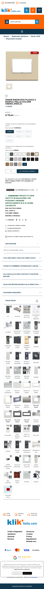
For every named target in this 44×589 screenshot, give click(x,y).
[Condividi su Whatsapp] (19, 220)
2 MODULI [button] (27, 131)
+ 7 (25, 164)
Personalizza (16, 573)
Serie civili (35, 36)
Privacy (29, 536)
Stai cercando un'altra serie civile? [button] (19, 258)
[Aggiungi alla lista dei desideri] (6, 96)
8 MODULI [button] (9, 140)
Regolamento (31, 539)
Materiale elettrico (20, 36)
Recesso (10, 539)
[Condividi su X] (22, 220)
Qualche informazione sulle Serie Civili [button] (21, 284)
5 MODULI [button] (18, 136)
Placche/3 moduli (14, 39)
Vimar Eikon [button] (10, 300)
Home (6, 36)
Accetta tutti (27, 573)
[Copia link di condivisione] (26, 220)
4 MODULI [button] (9, 136)
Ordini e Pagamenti (14, 532)
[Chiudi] (37, 301)
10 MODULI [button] (19, 131)
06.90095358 (33, 577)
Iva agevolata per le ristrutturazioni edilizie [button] (20, 275)
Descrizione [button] (10, 244)
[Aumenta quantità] (15, 171)
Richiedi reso (31, 541)
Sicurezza (30, 532)
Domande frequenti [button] (12, 292)
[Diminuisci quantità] (6, 171)
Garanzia (10, 536)
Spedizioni (11, 534)
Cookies (29, 534)
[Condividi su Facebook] (16, 220)
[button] (7, 22)
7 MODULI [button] (27, 136)
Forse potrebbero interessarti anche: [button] (20, 266)
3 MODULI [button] (9, 131)
